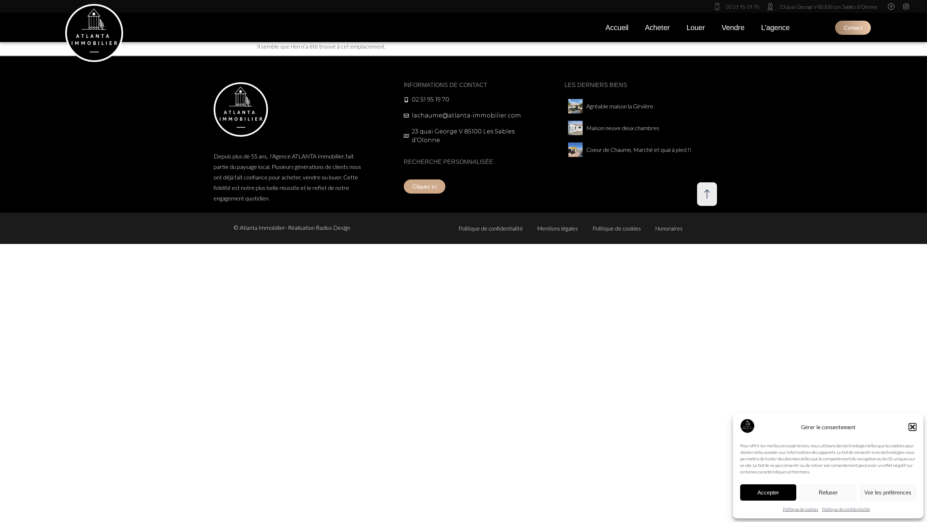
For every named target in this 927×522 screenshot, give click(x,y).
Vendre (733, 28)
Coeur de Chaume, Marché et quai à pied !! (638, 149)
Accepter (768, 492)
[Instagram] (906, 6)
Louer (696, 28)
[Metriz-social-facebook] (891, 6)
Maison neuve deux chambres (622, 127)
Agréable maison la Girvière (619, 106)
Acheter (657, 28)
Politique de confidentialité (846, 509)
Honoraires (669, 228)
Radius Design (333, 227)
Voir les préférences (887, 492)
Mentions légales (557, 228)
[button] (912, 427)
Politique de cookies (800, 509)
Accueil (616, 28)
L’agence (775, 28)
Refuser (828, 492)
